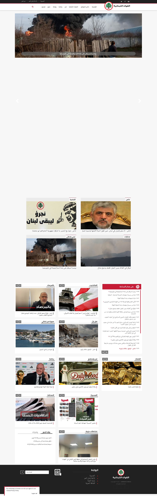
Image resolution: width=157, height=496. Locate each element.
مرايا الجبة (91, 481)
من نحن (23, 1)
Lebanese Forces (117, 5)
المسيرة (42, 1)
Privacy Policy (15, 491)
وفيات (35, 432)
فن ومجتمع (92, 359)
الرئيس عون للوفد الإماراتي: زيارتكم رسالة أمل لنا (122, 336)
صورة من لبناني (48, 321)
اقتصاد (138, 359)
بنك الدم (46, 432)
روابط (54, 6)
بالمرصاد (50, 285)
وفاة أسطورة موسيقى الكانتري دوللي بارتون (124, 340)
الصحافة (50, 395)
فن (66, 6)
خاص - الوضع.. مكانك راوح (128, 348)
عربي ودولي (71, 237)
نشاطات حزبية (91, 431)
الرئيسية (94, 6)
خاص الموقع (85, 6)
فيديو (43, 6)
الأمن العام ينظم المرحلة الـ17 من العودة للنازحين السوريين (120, 302)
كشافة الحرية (90, 483)
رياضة (60, 6)
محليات (127, 237)
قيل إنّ (94, 321)
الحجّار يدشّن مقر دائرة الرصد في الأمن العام (123, 328)
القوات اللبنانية (73, 6)
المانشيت (93, 285)
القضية (73, 200)
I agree (34, 493)
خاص (128, 200)
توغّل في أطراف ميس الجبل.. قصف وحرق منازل (122, 308)
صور (49, 6)
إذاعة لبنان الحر (33, 1)
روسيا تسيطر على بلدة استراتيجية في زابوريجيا (122, 291)
